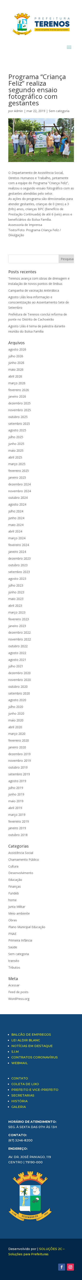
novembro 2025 (19, 410)
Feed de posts (18, 992)
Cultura (13, 866)
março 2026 (16, 383)
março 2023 (16, 612)
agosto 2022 (17, 653)
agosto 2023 (17, 579)
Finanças (14, 886)
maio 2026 (15, 369)
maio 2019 (15, 801)
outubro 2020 (18, 686)
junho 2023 (16, 592)
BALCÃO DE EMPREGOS (31, 1035)
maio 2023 (15, 599)
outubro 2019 (18, 767)
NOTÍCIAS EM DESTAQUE (32, 1046)
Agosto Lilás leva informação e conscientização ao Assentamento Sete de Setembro (38, 302)
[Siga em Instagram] (70, 1267)
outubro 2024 (18, 497)
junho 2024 (16, 518)
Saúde (12, 947)
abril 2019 (15, 808)
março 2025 (16, 464)
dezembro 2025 (19, 403)
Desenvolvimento (20, 873)
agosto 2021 (17, 660)
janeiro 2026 (17, 396)
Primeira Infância (20, 940)
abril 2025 (15, 457)
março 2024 (16, 538)
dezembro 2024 (19, 484)
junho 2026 (16, 363)
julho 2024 (15, 511)
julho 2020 (15, 707)
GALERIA (18, 1107)
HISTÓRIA (19, 1101)
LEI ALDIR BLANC (25, 1040)
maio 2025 (15, 450)
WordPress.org (18, 999)
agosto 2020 (17, 700)
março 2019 (16, 815)
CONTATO (19, 1078)
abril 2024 (15, 531)
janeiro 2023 (17, 626)
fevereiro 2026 (18, 390)
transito (13, 961)
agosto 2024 (17, 504)
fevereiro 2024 (18, 545)
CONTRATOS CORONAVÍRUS (34, 1057)
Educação (15, 880)
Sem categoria (59, 111)
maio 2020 (15, 720)
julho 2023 (15, 585)
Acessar (13, 985)
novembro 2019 (19, 760)
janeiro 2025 (17, 477)
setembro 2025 (19, 423)
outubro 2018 (18, 835)
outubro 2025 (18, 417)
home (12, 900)
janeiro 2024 (17, 552)
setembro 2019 (19, 774)
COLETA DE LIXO (25, 1084)
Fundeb (13, 893)
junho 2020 (16, 713)
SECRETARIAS (22, 1095)
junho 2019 (16, 794)
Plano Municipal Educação (26, 927)
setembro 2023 (19, 572)
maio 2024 (15, 525)
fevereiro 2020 (18, 740)
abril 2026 (15, 376)
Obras (12, 920)
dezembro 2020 (19, 673)
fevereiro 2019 (18, 821)
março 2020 (16, 734)
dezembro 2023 (19, 558)
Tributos (14, 967)
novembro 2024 (19, 491)
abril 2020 (15, 727)
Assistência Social (20, 853)
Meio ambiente (19, 913)
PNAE (12, 934)
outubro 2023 (18, 565)
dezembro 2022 (19, 632)
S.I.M (15, 1052)
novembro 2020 (19, 680)
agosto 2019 (17, 781)
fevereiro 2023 (18, 619)
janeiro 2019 (17, 828)
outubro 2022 (18, 646)
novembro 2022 (19, 639)
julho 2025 (15, 437)
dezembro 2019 (19, 754)
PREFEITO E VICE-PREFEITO (34, 1090)
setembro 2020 (19, 693)
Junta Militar (16, 906)
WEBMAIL (19, 1063)
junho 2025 (16, 444)
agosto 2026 (17, 349)
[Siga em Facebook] (61, 1267)
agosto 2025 (17, 430)
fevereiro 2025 (18, 471)
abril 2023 (15, 605)
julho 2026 (15, 356)
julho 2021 (15, 666)
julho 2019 (15, 788)
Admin (18, 111)
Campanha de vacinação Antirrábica (33, 290)
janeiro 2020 (17, 747)
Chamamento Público (23, 859)
